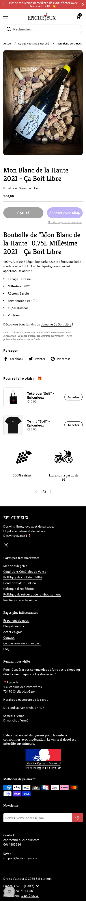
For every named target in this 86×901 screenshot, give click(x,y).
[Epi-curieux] (41, 16)
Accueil (7, 43)
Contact (9, 637)
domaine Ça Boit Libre (56, 324)
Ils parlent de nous (16, 620)
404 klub (27, 891)
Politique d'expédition (19, 588)
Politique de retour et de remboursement (32, 594)
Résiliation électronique (20, 600)
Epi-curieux (43, 878)
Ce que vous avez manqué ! (34, 43)
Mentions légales (15, 566)
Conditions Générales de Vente (24, 571)
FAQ (6, 649)
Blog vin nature (13, 626)
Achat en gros (12, 632)
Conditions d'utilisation (19, 583)
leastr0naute (30, 895)
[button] (78, 16)
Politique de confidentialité (22, 577)
